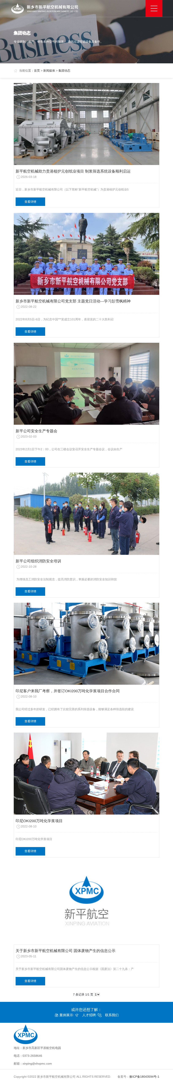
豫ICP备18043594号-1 (144, 1076)
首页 (37, 70)
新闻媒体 (49, 70)
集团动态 (64, 70)
